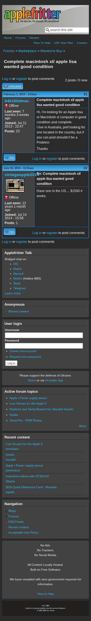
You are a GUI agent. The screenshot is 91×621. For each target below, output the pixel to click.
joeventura (13, 470)
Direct (32, 380)
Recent (34, 37)
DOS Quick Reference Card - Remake (31, 487)
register (21, 79)
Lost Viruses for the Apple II (28, 403)
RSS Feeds (16, 521)
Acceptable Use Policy (23, 532)
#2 (85, 168)
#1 (85, 94)
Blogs (12, 510)
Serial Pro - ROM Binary (26, 420)
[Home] (32, 22)
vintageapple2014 (22, 174)
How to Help (45, 593)
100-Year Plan (63, 42)
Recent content (18, 311)
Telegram (19, 288)
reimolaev (12, 448)
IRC (15, 264)
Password (13, 340)
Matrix (17, 268)
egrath (10, 492)
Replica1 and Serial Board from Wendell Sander (42, 409)
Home (8, 37)
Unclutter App (54, 380)
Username (13, 330)
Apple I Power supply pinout (28, 398)
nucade (11, 459)
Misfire (17, 278)
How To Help (42, 42)
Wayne (10, 481)
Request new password (25, 356)
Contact (82, 42)
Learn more (13, 293)
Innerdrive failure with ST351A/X (27, 476)
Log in (6, 79)
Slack (17, 283)
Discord (18, 273)
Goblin (14, 415)
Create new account (23, 351)
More (82, 426)
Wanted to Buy (51, 51)
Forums (20, 37)
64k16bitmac (17, 101)
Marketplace (27, 51)
